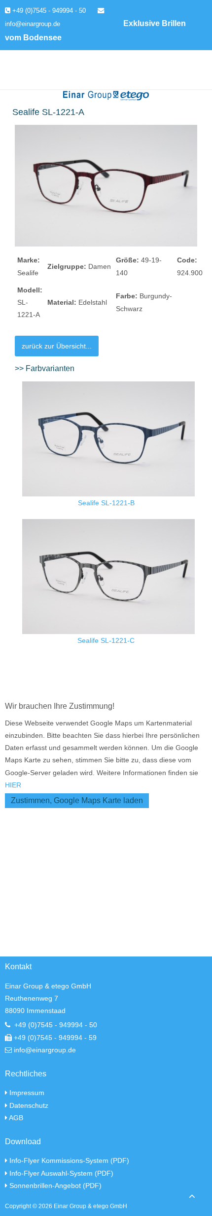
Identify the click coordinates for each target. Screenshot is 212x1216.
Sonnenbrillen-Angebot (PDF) (55, 1185)
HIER (13, 785)
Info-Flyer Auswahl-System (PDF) (61, 1173)
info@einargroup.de (45, 1050)
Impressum (26, 1093)
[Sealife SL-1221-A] (106, 185)
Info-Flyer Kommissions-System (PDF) (69, 1160)
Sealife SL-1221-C (106, 640)
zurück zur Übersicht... (57, 346)
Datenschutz (28, 1105)
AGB (16, 1118)
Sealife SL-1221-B (106, 503)
